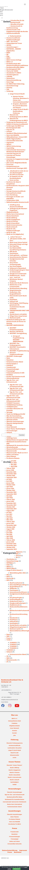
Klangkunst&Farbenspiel (18, 603)
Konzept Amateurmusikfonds (15, 191)
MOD (8, 576)
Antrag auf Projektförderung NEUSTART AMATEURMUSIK (18, 338)
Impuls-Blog (10, 148)
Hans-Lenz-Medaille (12, 135)
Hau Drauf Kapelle (15, 266)
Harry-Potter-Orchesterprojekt (15, 263)
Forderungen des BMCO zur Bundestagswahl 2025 (15, 127)
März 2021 (9, 520)
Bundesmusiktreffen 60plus (15, 67)
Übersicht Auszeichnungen (15, 418)
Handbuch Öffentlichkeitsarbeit (16, 133)
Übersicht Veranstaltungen (15, 421)
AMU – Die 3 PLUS (11, 41)
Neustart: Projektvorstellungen (16, 353)
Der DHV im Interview (16, 174)
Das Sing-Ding (14, 246)
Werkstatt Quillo (15, 318)
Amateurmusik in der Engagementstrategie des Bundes (17, 30)
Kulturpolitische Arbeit (13, 193)
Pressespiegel (10, 371)
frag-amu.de (10, 129)
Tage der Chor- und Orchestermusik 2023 (16, 385)
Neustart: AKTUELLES (16, 331)
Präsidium (9, 365)
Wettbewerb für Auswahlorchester (17, 445)
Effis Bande (13, 251)
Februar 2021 (10, 521)
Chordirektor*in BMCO (13, 73)
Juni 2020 (9, 533)
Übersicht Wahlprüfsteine (14, 423)
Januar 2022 (10, 501)
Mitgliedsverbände (12, 212)
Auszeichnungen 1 (12, 47)
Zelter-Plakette (11, 456)
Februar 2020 (10, 540)
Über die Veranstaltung (13, 416)
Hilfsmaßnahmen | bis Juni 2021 (16, 137)
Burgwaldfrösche (15, 586)
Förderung (9, 91)
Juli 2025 (9, 479)
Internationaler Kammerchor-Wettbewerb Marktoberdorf (16, 151)
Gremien (9, 131)
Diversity (9, 87)
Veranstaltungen (11, 431)
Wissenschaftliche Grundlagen (16, 449)
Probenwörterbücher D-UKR (15, 373)
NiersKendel (13, 618)
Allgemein (19, 552)
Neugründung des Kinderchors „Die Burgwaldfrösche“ (15, 292)
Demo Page (10, 82)
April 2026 (14, 466)
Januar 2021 (10, 523)
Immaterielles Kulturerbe (14, 141)
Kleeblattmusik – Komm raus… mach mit (17, 276)
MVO (8, 580)
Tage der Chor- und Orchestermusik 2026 (13, 396)
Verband (9, 432)
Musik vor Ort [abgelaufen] (15, 234)
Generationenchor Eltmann (18, 257)
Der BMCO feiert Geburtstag (15, 84)
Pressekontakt (11, 367)
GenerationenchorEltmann (18, 592)
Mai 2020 (9, 534)
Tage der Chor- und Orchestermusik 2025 (16, 393)
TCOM (8, 640)
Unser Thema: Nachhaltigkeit (15, 429)
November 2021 (11, 505)
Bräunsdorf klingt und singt (19, 244)
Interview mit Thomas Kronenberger (13, 156)
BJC (7, 54)
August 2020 (10, 529)
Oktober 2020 (10, 527)
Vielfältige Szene (11, 438)
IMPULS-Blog (10, 568)
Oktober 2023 (10, 490)
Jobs (14, 735)
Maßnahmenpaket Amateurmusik (17, 202)
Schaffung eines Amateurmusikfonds (16, 206)
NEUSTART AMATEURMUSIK (15, 325)
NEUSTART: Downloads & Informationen (17, 348)
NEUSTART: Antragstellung (18, 333)
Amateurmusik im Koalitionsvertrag (14, 27)
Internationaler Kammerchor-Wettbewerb (14, 802)
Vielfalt (8, 436)
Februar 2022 (10, 499)
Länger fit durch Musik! (17, 94)
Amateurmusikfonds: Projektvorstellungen (13, 39)
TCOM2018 (13, 642)
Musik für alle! (11, 232)
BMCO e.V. (9, 62)
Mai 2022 (9, 496)
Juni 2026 (14, 463)
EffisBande (13, 588)
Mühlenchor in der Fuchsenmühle (16, 285)
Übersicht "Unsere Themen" (14, 765)
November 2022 (11, 492)
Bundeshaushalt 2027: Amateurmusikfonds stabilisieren (17, 64)
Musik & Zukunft (11, 227)
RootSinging (13, 623)
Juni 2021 (9, 514)
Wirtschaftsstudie (12, 447)
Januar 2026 (10, 470)
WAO (8, 658)
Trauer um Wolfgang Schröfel (15, 414)
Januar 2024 (10, 488)
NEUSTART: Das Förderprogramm (15, 344)
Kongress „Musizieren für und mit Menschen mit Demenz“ (20, 105)
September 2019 (11, 549)
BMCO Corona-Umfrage (13, 60)
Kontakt (9, 189)
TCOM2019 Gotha (11, 407)
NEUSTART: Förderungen (14, 356)
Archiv (14, 757)
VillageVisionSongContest (18, 627)
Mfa (7, 575)
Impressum (10, 142)
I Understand (16, 869)
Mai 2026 (13, 464)
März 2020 (9, 538)
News (8, 358)
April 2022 (9, 498)
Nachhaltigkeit (14, 782)
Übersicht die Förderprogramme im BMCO (19, 116)
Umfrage (9, 425)
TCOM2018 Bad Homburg (14, 405)
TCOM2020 (13, 646)
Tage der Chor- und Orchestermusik (12, 381)
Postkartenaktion (15, 36)
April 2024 (9, 487)
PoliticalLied (14, 621)
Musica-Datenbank (12, 216)
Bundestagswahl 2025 (13, 69)
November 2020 (11, 525)
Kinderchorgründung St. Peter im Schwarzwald (19, 271)
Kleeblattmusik (15, 605)
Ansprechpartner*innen (14, 43)
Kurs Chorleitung (11, 195)
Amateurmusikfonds (13, 33)
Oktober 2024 (10, 485)
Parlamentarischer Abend (14, 362)
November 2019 (11, 545)
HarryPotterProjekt (16, 597)
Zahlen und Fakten (12, 454)
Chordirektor (10, 559)
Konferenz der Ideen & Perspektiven (13, 183)
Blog (7, 56)
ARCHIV (8, 45)
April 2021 (9, 518)
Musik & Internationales (14, 225)
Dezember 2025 (11, 472)
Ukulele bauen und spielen (18, 314)
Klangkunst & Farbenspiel (18, 274)
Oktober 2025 (10, 475)
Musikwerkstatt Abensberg (18, 288)
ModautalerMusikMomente (18, 607)
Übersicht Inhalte (12, 420)
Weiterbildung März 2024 (18, 573)
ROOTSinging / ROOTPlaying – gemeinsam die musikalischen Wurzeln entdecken (19, 306)
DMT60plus (10, 563)
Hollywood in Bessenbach (18, 268)
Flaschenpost (14, 253)
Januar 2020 (10, 542)
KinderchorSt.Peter (16, 601)
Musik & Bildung (11, 218)
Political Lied (14, 301)
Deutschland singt (12, 86)
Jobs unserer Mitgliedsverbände (16, 163)
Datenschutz (10, 78)
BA (17, 557)
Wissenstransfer (11, 451)
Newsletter (10, 360)
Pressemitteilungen (12, 369)
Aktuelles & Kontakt (16, 24)
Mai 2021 (9, 516)
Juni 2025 (9, 481)
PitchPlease (13, 299)
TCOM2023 (13, 648)
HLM (7, 565)
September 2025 (11, 477)
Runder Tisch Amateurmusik (15, 376)
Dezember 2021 (11, 503)
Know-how (9, 164)
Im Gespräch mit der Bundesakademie (16, 177)
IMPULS (8, 144)
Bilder (8, 52)
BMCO (8, 58)
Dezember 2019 (11, 544)
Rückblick (9, 375)
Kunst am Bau (14, 180)
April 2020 (9, 536)
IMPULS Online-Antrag (13, 146)
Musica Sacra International (15, 214)
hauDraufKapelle (15, 599)
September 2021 (11, 509)
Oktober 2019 (10, 547)
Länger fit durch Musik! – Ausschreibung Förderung (21, 111)
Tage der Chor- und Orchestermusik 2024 (16, 389)
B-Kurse (18, 555)
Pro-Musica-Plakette (12, 458)
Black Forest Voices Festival (18, 242)
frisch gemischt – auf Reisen (19, 255)
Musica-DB (9, 578)
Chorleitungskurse (12, 75)
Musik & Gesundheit (12, 223)
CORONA (9, 76)
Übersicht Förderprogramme (15, 743)
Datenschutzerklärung (13, 80)
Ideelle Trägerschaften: (13, 139)
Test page (9, 412)
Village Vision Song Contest (18, 316)
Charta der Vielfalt (12, 71)
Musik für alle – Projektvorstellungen (13, 229)
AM (17, 554)
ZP (7, 662)
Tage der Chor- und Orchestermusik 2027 (13, 400)
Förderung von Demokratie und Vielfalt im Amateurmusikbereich (17, 123)
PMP (7, 636)
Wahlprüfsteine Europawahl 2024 (17, 440)
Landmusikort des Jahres (15, 748)
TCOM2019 (13, 644)
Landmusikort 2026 (12, 200)
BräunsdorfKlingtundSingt (18, 585)
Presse (8, 638)
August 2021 (10, 510)
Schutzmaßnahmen (12, 378)
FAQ (7, 89)
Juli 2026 (13, 461)
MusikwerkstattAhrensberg (18, 614)
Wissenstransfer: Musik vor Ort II (17, 453)
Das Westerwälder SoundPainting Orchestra (18, 249)
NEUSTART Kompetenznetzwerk (16, 329)
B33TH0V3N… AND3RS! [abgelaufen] (13, 50)
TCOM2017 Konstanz (13, 403)
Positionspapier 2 (12, 364)
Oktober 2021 (10, 507)
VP (7, 656)
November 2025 (11, 474)
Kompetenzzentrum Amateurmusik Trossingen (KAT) (16, 167)
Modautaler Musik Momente (19, 283)
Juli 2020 (9, 531)
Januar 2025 (10, 483)
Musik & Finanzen (12, 221)
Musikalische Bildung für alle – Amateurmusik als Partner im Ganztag (16, 321)
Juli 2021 (9, 512)
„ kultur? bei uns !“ (16, 237)
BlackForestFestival (16, 583)
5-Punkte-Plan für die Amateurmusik (17, 21)
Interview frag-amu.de (13, 153)
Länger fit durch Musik (13, 570)
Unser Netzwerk (11, 427)
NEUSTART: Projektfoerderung (19, 351)
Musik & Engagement (13, 219)
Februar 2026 (10, 468)
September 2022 (11, 494)
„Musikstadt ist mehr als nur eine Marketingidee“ (19, 172)
